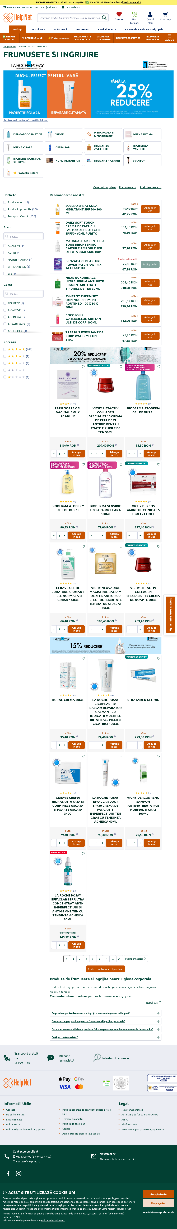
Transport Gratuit (18, 216)
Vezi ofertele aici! (132, 2)
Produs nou (15, 202)
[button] (150, 17)
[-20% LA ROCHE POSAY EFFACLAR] (105, 355)
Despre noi (82, 29)
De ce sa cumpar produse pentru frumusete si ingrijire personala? (88, 1021)
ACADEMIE (14, 245)
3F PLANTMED (17, 266)
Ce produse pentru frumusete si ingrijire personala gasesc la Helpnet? (91, 1013)
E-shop (17, 29)
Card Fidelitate (107, 29)
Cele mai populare (104, 187)
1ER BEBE (14, 303)
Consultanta (38, 29)
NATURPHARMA (18, 259)
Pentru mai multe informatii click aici (25, 120)
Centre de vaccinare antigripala (144, 29)
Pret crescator (127, 187)
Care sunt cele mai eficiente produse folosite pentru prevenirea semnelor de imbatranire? (102, 1029)
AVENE (12, 252)
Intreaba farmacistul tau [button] (170, 612)
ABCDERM (14, 317)
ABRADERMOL (17, 324)
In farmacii (60, 29)
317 (120, 958)
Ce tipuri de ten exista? (65, 1037)
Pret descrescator (150, 187)
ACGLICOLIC (15, 331)
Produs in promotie (19, 209)
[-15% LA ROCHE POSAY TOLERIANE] (105, 645)
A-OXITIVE (14, 310)
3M (10, 273)
